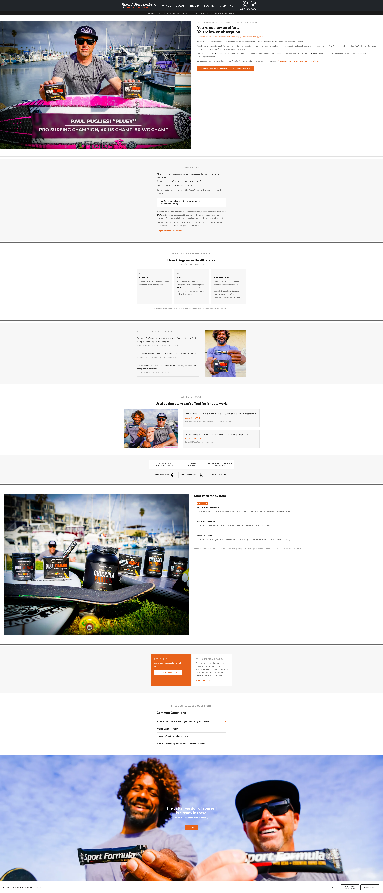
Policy (38, 887)
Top (378, 881)
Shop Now (191, 827)
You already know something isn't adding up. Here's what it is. (225, 68)
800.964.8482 (249, 9)
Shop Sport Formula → (167, 672)
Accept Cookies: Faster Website (350, 887)
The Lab (194, 6)
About (180, 6)
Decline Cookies (369, 887)
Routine (209, 6)
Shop (223, 6)
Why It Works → (204, 680)
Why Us (166, 6)
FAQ (231, 6)
